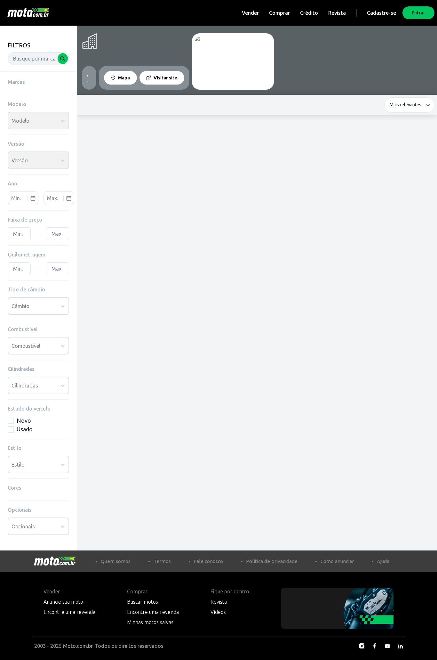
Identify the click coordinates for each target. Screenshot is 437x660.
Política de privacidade (272, 561)
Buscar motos (142, 602)
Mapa (124, 77)
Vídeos (218, 612)
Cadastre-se (381, 13)
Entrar (418, 12)
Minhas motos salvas (150, 622)
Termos (162, 561)
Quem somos (116, 561)
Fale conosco (208, 561)
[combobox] (38, 58)
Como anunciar (337, 561)
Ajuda (383, 561)
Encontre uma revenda (69, 612)
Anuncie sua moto (63, 602)
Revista (337, 13)
